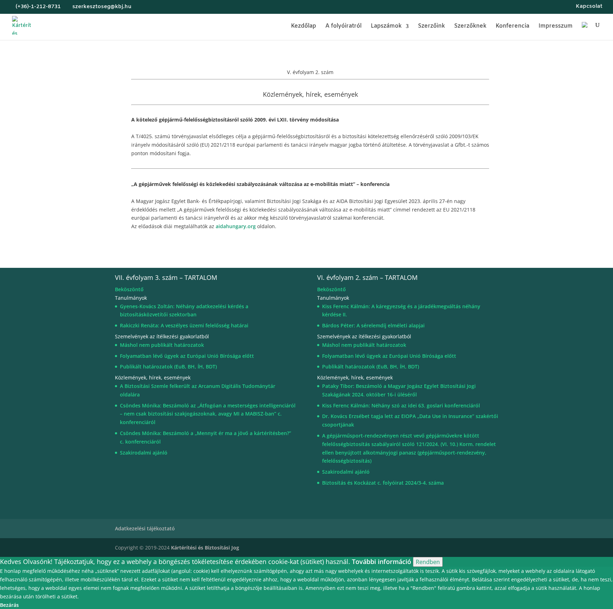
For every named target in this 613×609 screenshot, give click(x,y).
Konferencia (512, 27)
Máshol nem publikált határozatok (162, 345)
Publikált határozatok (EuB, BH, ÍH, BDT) (168, 366)
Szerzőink (431, 27)
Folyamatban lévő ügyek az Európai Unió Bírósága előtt (187, 356)
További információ (381, 561)
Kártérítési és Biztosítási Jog (206, 547)
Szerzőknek (470, 27)
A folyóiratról (343, 27)
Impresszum (556, 27)
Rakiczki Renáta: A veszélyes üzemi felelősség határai (184, 325)
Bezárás (9, 605)
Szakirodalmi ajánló (143, 452)
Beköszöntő (129, 289)
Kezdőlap (303, 27)
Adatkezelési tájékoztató (145, 528)
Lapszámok (386, 27)
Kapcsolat (589, 7)
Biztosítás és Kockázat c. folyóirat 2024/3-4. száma (383, 482)
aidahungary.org (236, 226)
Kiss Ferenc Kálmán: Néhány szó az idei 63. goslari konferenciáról (401, 405)
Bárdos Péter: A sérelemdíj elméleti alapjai (373, 325)
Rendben (428, 562)
